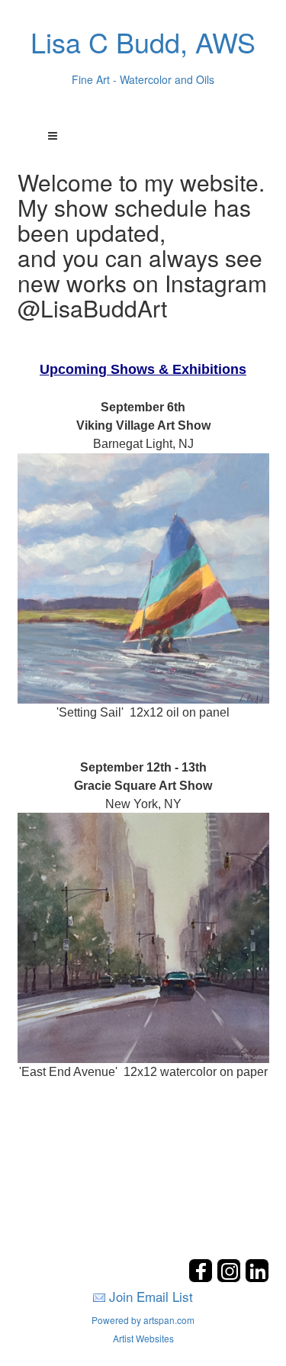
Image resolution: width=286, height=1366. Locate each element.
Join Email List (151, 1296)
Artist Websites (143, 1338)
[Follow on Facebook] (202, 1277)
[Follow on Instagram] (231, 1277)
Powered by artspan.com (143, 1319)
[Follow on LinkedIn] (257, 1277)
